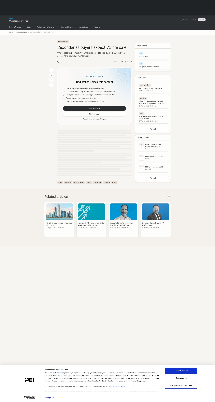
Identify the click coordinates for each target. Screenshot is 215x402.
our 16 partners (57, 373)
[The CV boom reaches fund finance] (153, 87)
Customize (180, 378)
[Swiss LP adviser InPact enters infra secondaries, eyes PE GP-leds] (123, 219)
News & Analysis (15, 27)
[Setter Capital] (153, 54)
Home (11, 32)
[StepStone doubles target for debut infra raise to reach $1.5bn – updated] (91, 219)
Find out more (94, 114)
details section (121, 386)
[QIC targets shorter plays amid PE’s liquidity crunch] (156, 219)
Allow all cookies (181, 371)
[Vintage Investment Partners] (153, 65)
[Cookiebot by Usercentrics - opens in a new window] (30, 397)
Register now (94, 108)
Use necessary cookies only (181, 385)
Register (201, 20)
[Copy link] (51, 85)
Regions (97, 27)
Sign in (193, 20)
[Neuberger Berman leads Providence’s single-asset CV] (153, 116)
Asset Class (84, 27)
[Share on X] (51, 75)
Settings (48, 398)
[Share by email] (51, 80)
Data (29, 27)
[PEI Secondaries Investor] (18, 20)
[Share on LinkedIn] (51, 69)
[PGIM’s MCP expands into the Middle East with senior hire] (59, 219)
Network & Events (67, 27)
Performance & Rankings (46, 27)
